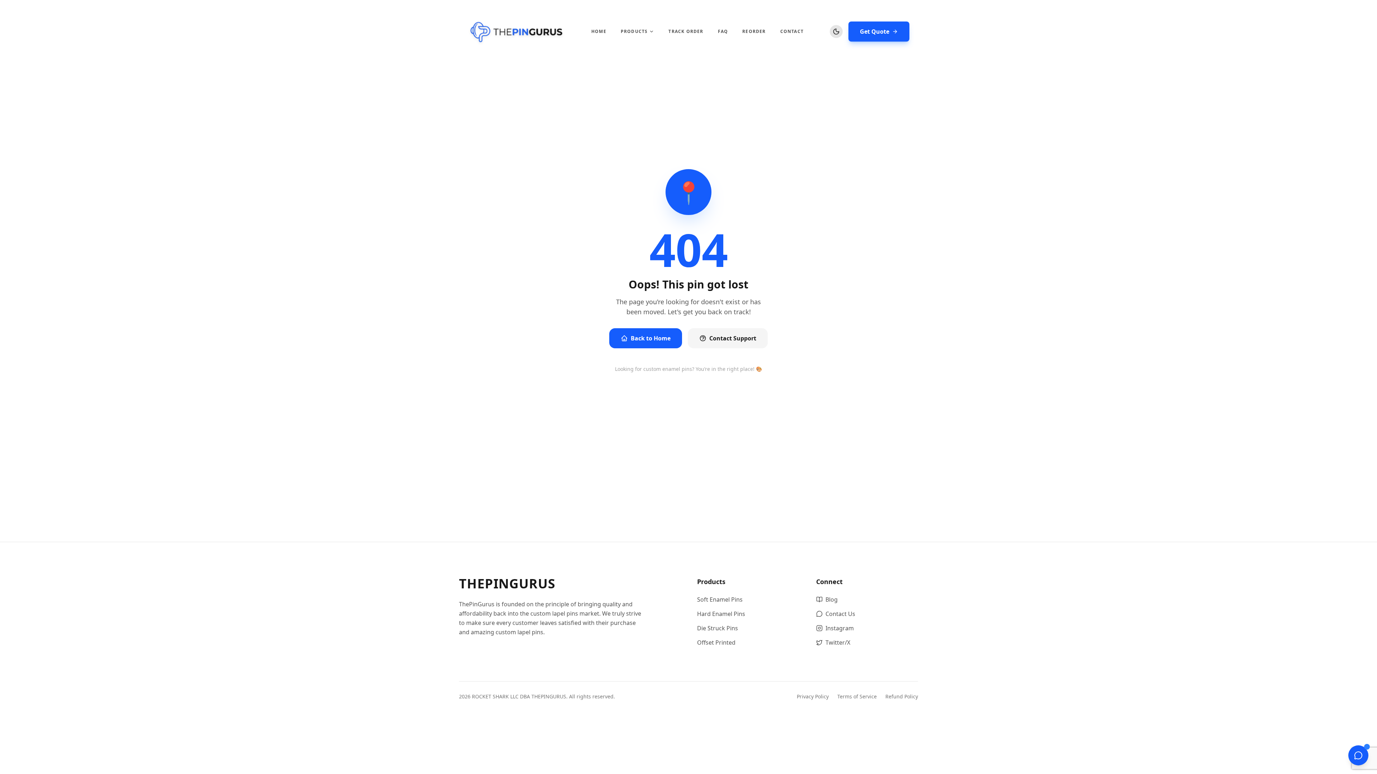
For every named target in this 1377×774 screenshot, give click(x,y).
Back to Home (651, 338)
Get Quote (874, 31)
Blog (831, 599)
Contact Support (732, 338)
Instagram (839, 628)
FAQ (723, 31)
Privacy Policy (813, 696)
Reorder (754, 31)
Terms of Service (857, 696)
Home (598, 31)
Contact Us (840, 614)
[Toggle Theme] (836, 31)
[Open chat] (1358, 755)
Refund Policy (901, 696)
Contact (792, 31)
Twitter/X (837, 642)
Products (634, 31)
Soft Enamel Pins (720, 599)
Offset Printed (716, 642)
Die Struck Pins (717, 628)
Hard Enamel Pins (721, 614)
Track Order (685, 31)
